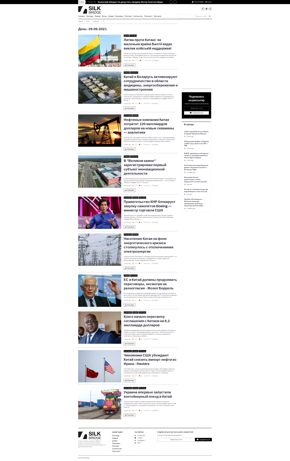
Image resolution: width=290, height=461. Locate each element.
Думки (126, 35)
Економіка (128, 115)
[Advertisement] (196, 55)
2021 (88, 21)
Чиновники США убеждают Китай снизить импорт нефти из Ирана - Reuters (150, 359)
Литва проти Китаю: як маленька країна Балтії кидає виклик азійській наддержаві (148, 44)
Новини (80, 21)
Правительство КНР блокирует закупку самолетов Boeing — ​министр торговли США (149, 206)
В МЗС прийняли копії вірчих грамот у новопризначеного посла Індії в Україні (196, 156)
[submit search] (209, 16)
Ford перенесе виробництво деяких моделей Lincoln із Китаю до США (196, 168)
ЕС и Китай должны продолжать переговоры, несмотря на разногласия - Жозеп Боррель (150, 284)
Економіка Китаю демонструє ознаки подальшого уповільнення (195, 180)
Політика (133, 35)
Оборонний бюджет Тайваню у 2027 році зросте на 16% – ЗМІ (196, 144)
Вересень (96, 21)
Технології (134, 72)
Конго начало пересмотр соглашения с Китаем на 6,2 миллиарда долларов (147, 321)
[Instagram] (210, 8)
